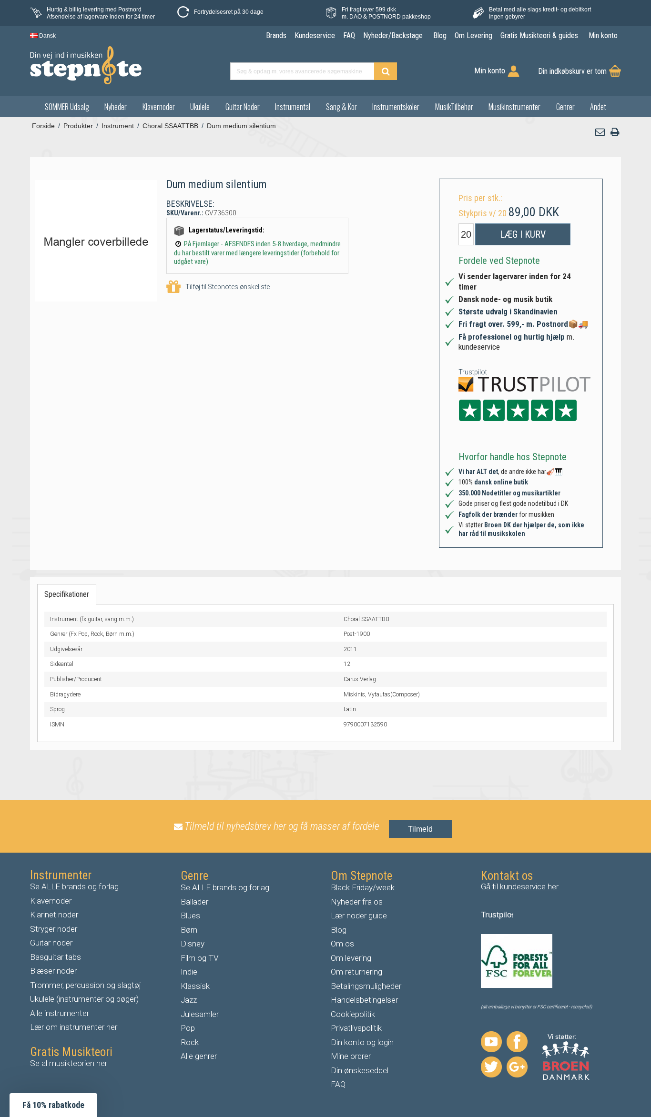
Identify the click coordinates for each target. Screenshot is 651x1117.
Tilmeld (420, 829)
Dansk (47, 35)
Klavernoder (158, 106)
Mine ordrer (351, 1056)
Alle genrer (199, 1056)
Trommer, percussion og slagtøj (85, 985)
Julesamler (200, 1014)
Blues (190, 915)
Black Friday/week (363, 887)
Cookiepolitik (353, 1014)
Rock (190, 1042)
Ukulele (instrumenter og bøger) (84, 999)
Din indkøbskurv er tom (572, 71)
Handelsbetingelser (364, 1000)
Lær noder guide (359, 915)
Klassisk (195, 986)
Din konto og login (362, 1042)
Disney (192, 943)
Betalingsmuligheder (366, 986)
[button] (600, 132)
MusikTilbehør (454, 106)
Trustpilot (472, 372)
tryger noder (56, 929)
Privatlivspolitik (356, 1028)
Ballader (194, 901)
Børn (189, 930)
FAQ (338, 1084)
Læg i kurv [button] (523, 234)
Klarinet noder (54, 914)
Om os (342, 943)
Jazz (189, 1000)
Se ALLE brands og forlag (74, 886)
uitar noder (53, 942)
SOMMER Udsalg (67, 106)
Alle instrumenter (59, 1013)
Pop (188, 1028)
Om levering (351, 958)
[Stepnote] (86, 65)
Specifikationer (66, 594)
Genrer (565, 106)
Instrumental (292, 106)
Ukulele (200, 106)
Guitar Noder (242, 106)
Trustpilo (496, 914)
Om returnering (356, 971)
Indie (189, 971)
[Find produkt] (385, 71)
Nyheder (115, 106)
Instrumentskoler (395, 106)
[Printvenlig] (615, 132)
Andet (598, 106)
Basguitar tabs (55, 957)
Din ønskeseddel (359, 1070)
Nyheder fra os (357, 901)
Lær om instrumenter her (73, 1027)
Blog (338, 930)
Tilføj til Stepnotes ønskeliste (227, 287)
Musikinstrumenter (514, 106)
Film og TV (200, 958)
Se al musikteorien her (68, 1063)
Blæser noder (53, 971)
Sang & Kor (341, 106)
